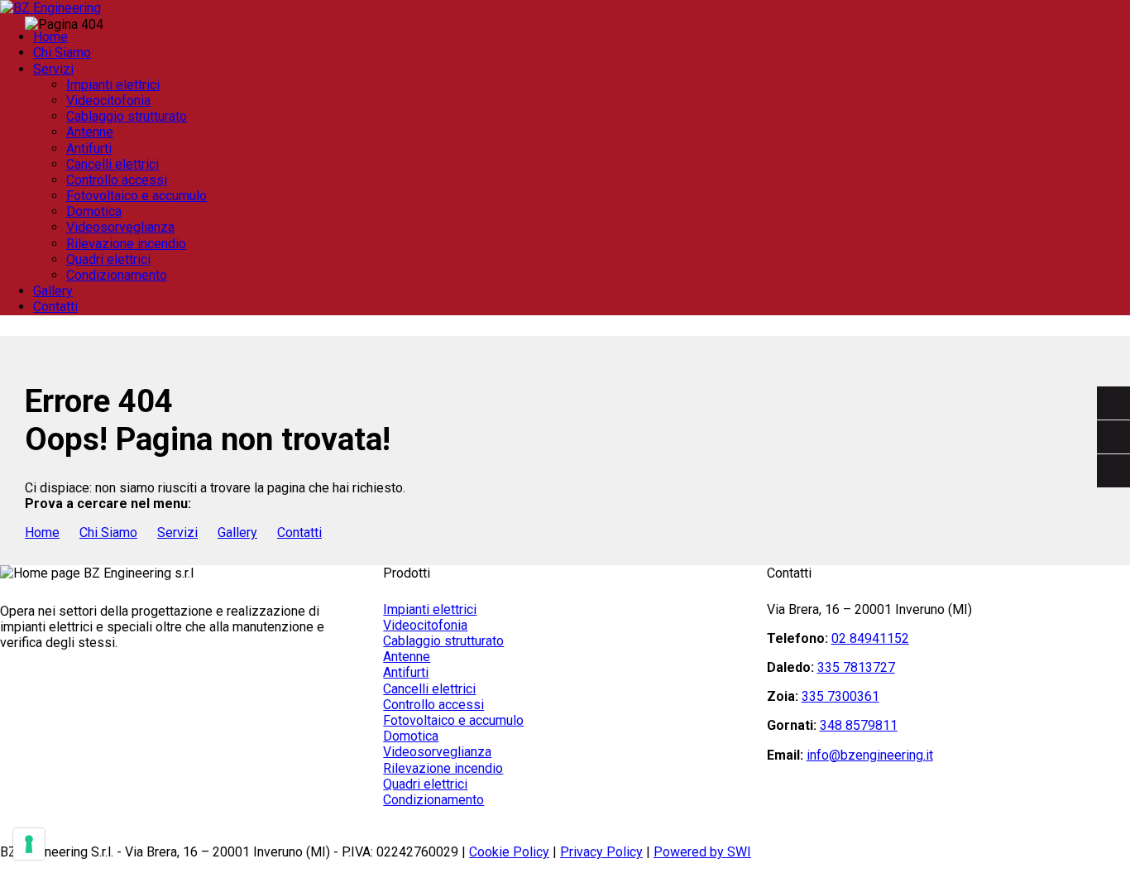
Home (42, 532)
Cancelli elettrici (429, 689)
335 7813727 (856, 667)
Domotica (410, 736)
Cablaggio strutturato (443, 641)
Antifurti (406, 672)
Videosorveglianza (437, 752)
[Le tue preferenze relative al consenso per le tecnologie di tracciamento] (29, 844)
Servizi (177, 532)
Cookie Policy (509, 852)
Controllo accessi (433, 704)
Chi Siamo (108, 532)
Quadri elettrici (425, 784)
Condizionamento (433, 800)
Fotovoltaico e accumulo (453, 720)
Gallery (53, 291)
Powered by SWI (702, 852)
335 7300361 (840, 696)
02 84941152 (870, 638)
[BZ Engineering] (50, 8)
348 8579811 (859, 725)
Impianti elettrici (429, 609)
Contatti (55, 306)
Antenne (406, 656)
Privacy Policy (601, 852)
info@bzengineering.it (870, 755)
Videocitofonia (425, 625)
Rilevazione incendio (443, 768)
